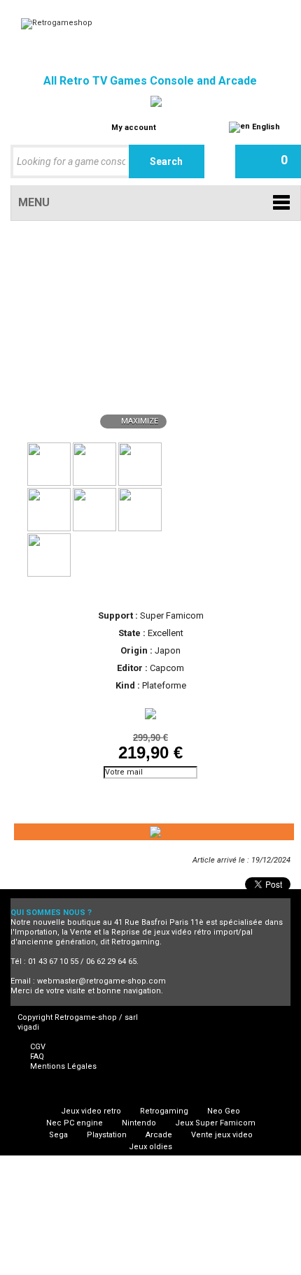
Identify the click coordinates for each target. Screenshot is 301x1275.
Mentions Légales (63, 1066)
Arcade (159, 1134)
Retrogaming (164, 1111)
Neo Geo (223, 1111)
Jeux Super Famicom (215, 1123)
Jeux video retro (91, 1111)
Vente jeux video (222, 1134)
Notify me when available (73, 791)
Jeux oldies (150, 1146)
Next (175, 462)
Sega (58, 1134)
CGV (38, 1046)
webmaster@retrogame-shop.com (101, 981)
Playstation (107, 1134)
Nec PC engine (74, 1123)
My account (133, 127)
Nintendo (139, 1123)
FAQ (37, 1056)
